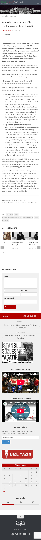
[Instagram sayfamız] (31, 316)
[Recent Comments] (20, 502)
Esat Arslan (7, 30)
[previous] (2, 247)
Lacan (36, 217)
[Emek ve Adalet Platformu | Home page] (16, 2)
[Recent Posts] (33, 502)
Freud (16, 214)
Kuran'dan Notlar (28, 217)
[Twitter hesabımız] (28, 316)
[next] (38, 247)
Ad (5, 290)
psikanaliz (5, 220)
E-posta (24, 290)
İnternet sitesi (9, 298)
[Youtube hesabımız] (35, 316)
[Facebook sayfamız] (24, 316)
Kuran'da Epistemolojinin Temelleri (11, 217)
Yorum (6, 276)
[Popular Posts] (8, 502)
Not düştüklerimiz (9, 16)
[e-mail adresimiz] (38, 316)
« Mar (3, 491)
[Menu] (38, 2)
